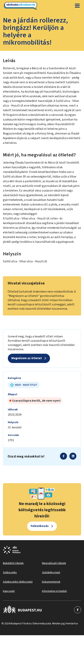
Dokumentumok (51, 582)
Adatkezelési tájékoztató (18, 582)
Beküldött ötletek (13, 563)
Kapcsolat (9, 591)
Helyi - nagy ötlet (26, 385)
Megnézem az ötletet (26, 358)
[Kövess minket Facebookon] (22, 609)
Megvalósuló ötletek (54, 563)
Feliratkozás (40, 526)
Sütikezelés (10, 572)
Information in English (54, 591)
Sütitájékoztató (51, 572)
